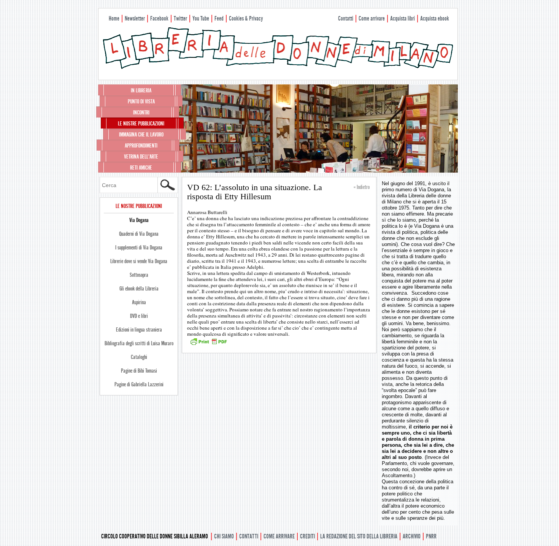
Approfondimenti (141, 146)
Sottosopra (139, 275)
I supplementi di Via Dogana (138, 247)
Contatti (345, 18)
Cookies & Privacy (246, 18)
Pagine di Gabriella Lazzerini (139, 384)
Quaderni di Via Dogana (139, 234)
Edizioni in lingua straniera (139, 330)
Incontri (141, 113)
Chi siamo (224, 536)
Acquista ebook (434, 18)
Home (114, 18)
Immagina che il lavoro (141, 135)
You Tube (200, 18)
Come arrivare (372, 18)
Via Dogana (139, 220)
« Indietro (362, 187)
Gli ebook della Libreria (139, 289)
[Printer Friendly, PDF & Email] (208, 344)
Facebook (159, 18)
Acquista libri (402, 18)
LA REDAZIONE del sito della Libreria (358, 536)
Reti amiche (141, 168)
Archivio (412, 536)
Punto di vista (141, 101)
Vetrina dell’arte (141, 157)
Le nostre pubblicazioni (141, 124)
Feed (219, 18)
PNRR (431, 536)
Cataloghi (139, 357)
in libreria (141, 90)
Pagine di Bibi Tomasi (139, 371)
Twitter (180, 18)
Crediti (307, 536)
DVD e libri (139, 316)
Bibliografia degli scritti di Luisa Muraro (139, 343)
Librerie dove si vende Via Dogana (138, 261)
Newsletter (135, 18)
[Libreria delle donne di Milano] (277, 67)
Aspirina (139, 302)
